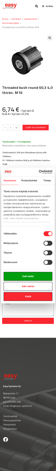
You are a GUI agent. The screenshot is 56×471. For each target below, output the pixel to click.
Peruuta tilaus (10, 428)
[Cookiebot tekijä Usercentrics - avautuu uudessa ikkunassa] (39, 172)
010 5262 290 (14, 402)
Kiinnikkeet (16, 18)
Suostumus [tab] (10, 180)
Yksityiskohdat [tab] (29, 180)
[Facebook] (5, 439)
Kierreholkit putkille (10, 23)
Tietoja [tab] (47, 180)
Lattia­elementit (30, 18)
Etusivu (5, 18)
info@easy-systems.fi (20, 406)
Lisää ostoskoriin (35, 127)
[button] (49, 37)
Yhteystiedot (9, 424)
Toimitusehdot (10, 416)
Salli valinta (28, 286)
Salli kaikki (28, 276)
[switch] (48, 243)
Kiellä (28, 296)
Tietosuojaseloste (12, 420)
